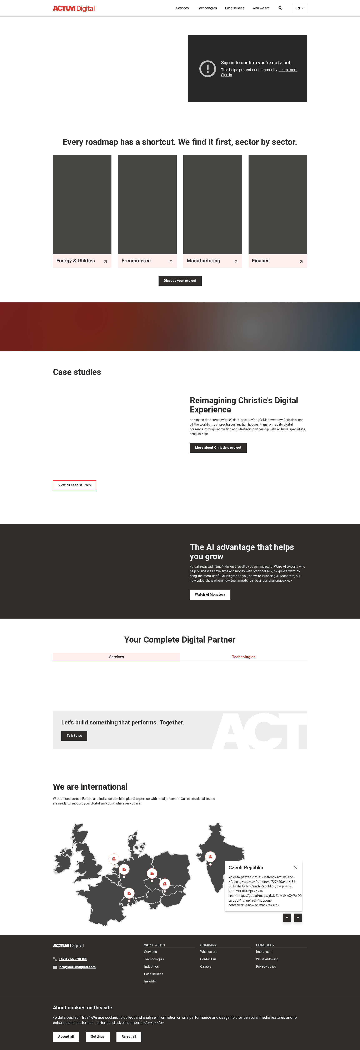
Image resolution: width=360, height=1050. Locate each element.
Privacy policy (266, 967)
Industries (151, 967)
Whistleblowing (267, 959)
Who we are (261, 8)
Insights (150, 981)
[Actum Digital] (74, 9)
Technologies (207, 8)
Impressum (264, 952)
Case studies (234, 8)
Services (182, 8)
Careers (205, 967)
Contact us (208, 959)
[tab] (116, 657)
